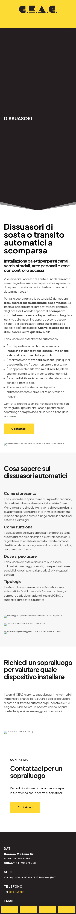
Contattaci (18, 428)
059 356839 (16, 892)
